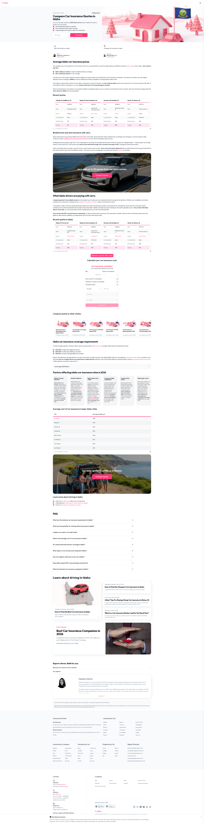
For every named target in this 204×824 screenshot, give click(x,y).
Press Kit (97, 783)
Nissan (91, 756)
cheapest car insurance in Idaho (87, 202)
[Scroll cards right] (149, 112)
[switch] (117, 279)
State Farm (68, 753)
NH (54, 727)
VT (83, 727)
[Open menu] (200, 3)
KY (77, 725)
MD (82, 725)
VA (81, 727)
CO (61, 725)
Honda (79, 761)
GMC (79, 758)
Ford (79, 756)
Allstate (55, 748)
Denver (105, 735)
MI (86, 725)
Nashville (121, 735)
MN (88, 725)
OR (67, 727)
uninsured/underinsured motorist (141, 359)
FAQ (96, 780)
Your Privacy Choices (100, 786)
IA (69, 725)
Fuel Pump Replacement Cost (135, 753)
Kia (103, 756)
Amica (54, 750)
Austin (104, 725)
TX (77, 727)
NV (59, 727)
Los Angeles (122, 732)
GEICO (116, 113)
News (125, 780)
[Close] (201, 817)
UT (79, 727)
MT (94, 725)
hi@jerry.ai (60, 807)
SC (72, 727)
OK (65, 727)
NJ (55, 727)
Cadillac (80, 750)
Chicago (105, 730)
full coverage (130, 66)
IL (72, 725)
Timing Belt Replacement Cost (135, 758)
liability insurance (96, 346)
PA (69, 727)
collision (139, 357)
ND (98, 725)
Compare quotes (102, 175)
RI (70, 727)
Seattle (137, 732)
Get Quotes (78, 35)
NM (57, 727)
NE (100, 725)
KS (75, 725)
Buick (79, 748)
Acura (104, 748)
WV (89, 727)
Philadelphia (139, 725)
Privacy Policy (112, 783)
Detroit (121, 722)
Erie (54, 753)
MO (90, 725)
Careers (126, 783)
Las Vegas (122, 730)
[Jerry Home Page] (5, 3)
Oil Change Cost (131, 756)
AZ (57, 725)
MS (92, 725)
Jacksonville (122, 727)
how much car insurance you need (70, 505)
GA (68, 725)
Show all (138, 735)
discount (120, 150)
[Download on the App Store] (99, 806)
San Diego (138, 730)
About (110, 780)
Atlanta (105, 722)
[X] (137, 807)
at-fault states (66, 501)
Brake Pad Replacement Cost (135, 748)
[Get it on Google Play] (110, 806)
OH (63, 727)
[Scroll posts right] (149, 327)
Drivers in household (108, 271)
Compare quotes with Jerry (102, 255)
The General (68, 756)
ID (71, 725)
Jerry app (65, 786)
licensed (114, 814)
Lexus (91, 750)
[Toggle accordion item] (149, 366)
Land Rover (93, 748)
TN (75, 727)
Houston (121, 725)
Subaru (117, 750)
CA (59, 725)
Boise (55, 418)
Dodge (104, 753)
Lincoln (92, 753)
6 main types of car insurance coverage (76, 503)
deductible (93, 398)
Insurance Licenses (143, 783)
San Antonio (139, 727)
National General (57, 761)
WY (91, 727)
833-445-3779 (62, 784)
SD (74, 727)
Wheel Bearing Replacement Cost (136, 761)
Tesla (91, 758)
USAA (66, 758)
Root (66, 750)
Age (87, 271)
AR (55, 725)
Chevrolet (80, 753)
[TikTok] (147, 807)
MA (80, 725)
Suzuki (116, 753)
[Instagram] (134, 807)
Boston (105, 727)
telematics (107, 395)
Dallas (105, 732)
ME (84, 725)
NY (61, 727)
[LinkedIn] (141, 807)
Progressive (94, 236)
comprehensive (130, 357)
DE (64, 725)
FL (66, 725)
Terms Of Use (141, 780)
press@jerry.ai (64, 809)
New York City (139, 722)
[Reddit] (150, 807)
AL (53, 725)
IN (73, 725)
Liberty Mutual (70, 236)
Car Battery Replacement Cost (135, 750)
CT (63, 725)
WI (87, 727)
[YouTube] (144, 807)
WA (85, 727)
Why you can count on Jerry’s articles (65, 667)
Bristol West (94, 113)
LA (78, 725)
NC (96, 725)
